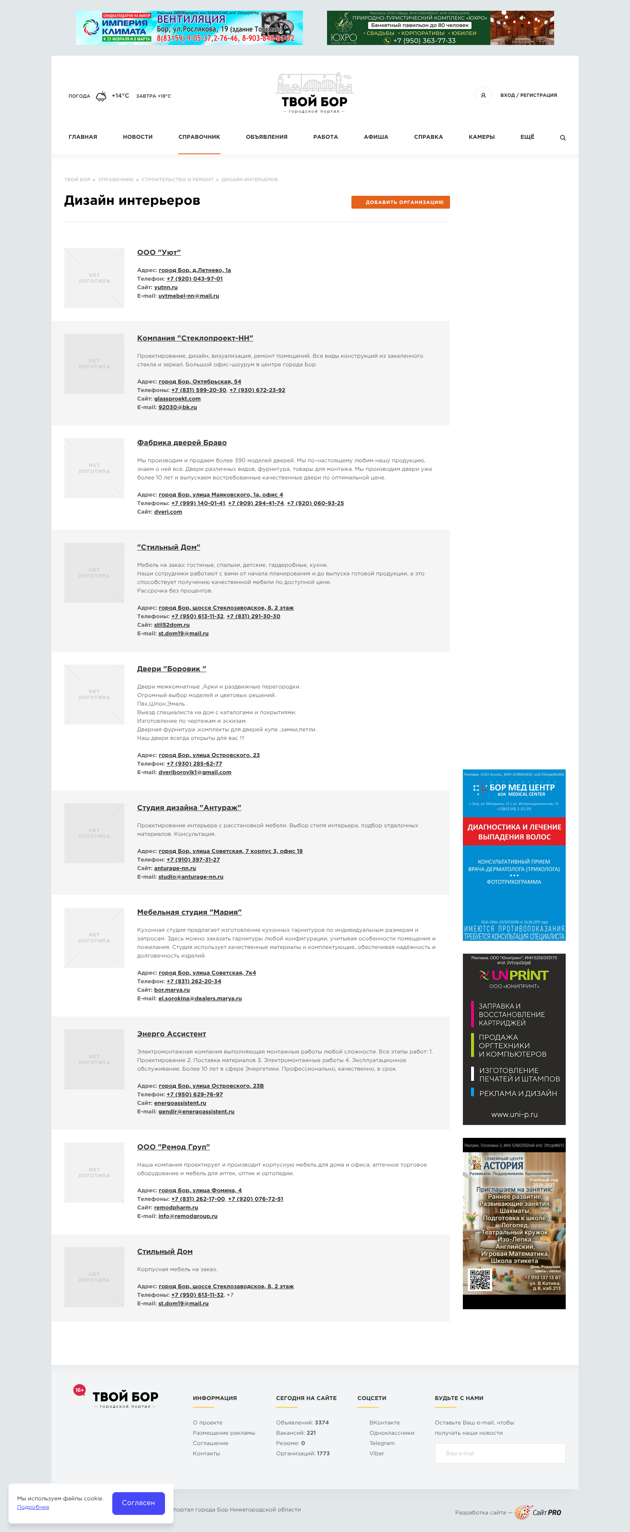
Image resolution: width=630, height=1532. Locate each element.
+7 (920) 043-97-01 (195, 279)
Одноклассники (391, 1433)
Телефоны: (153, 391)
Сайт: (145, 288)
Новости (138, 137)
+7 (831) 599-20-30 (199, 391)
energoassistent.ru (180, 1103)
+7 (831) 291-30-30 (253, 617)
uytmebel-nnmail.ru (189, 296)
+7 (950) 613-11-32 (197, 617)
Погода (79, 96)
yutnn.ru (166, 288)
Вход (508, 95)
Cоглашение (210, 1444)
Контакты (206, 1454)
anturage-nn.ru (175, 869)
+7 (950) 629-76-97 (195, 1095)
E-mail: (147, 296)
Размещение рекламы (224, 1433)
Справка (428, 137)
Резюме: (290, 1444)
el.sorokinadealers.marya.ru (200, 999)
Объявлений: (302, 1423)
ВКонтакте (384, 1423)
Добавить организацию (405, 202)
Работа (325, 137)
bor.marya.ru (172, 990)
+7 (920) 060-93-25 (315, 504)
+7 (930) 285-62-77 (194, 764)
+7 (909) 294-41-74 (256, 504)
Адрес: (147, 271)
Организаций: (303, 1454)
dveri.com (168, 512)
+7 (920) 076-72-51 (255, 1199)
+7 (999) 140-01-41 (198, 504)
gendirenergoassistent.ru (196, 1112)
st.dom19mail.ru (184, 634)
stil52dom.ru (172, 625)
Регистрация (538, 95)
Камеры (482, 137)
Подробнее (33, 1507)
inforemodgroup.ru (188, 1217)
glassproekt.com (177, 399)
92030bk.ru (178, 408)
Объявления (267, 137)
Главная (83, 137)
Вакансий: (296, 1433)
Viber (376, 1454)
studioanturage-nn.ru (191, 877)
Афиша (376, 137)
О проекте (207, 1423)
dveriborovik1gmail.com (195, 773)
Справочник (199, 137)
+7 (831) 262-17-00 (198, 1199)
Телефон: (151, 279)
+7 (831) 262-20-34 (194, 982)
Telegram (382, 1444)
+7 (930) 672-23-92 (257, 391)
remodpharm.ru (176, 1208)
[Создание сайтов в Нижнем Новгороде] (537, 1513)
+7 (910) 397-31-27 (193, 860)
